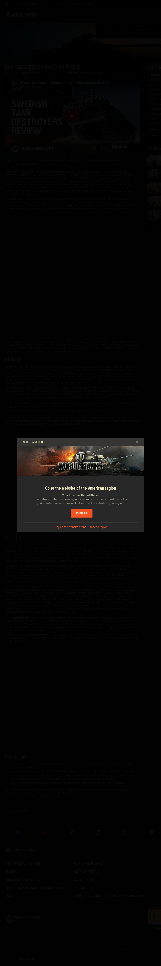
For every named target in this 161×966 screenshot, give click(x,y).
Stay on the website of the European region (80, 527)
